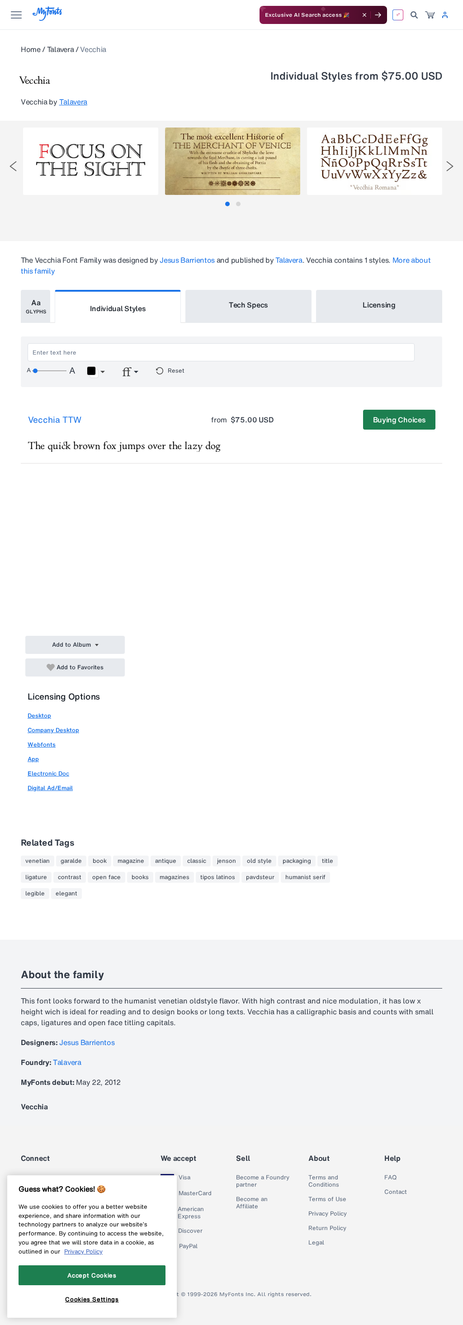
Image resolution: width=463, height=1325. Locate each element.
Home (31, 49)
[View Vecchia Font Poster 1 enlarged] (90, 161)
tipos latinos (217, 877)
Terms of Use (327, 1199)
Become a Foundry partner (262, 1181)
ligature (36, 877)
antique (165, 861)
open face (106, 877)
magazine (131, 861)
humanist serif (305, 877)
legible (35, 893)
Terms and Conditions (323, 1181)
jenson (226, 861)
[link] (430, 15)
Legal (316, 1242)
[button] (96, 372)
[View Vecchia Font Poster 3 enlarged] (374, 161)
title (327, 861)
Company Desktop (53, 730)
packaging (297, 861)
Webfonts (42, 744)
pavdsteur (260, 877)
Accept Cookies (91, 1275)
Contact (395, 1192)
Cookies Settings (92, 1299)
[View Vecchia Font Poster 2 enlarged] (232, 161)
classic (196, 861)
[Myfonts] (48, 18)
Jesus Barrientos (187, 260)
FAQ (390, 1177)
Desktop (39, 715)
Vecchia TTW (54, 419)
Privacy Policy (327, 1213)
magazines (174, 877)
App (33, 759)
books (140, 877)
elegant (66, 893)
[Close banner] (364, 14)
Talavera (60, 49)
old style (259, 861)
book (100, 861)
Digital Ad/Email (50, 788)
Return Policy (327, 1228)
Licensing (379, 304)
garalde (71, 861)
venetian (37, 861)
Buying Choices (399, 419)
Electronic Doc (48, 773)
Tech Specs (248, 304)
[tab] (227, 203)
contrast (69, 877)
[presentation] (13, 166)
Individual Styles (118, 308)
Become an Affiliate (252, 1203)
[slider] (49, 370)
